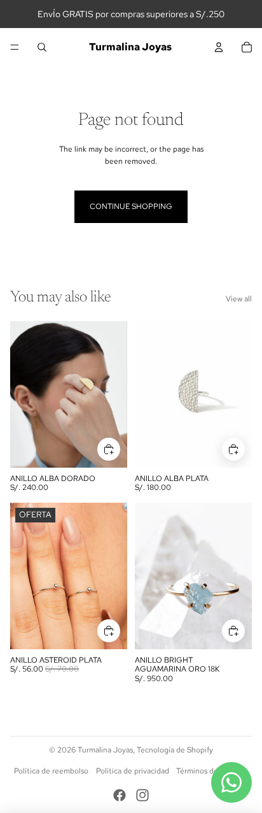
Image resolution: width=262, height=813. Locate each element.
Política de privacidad (132, 771)
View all (239, 299)
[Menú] (14, 47)
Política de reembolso (51, 771)
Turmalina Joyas (105, 750)
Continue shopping (131, 206)
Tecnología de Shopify (175, 750)
